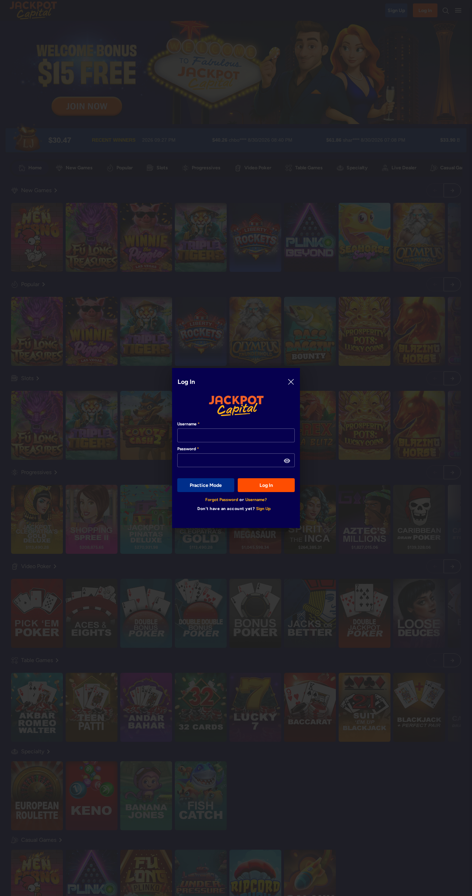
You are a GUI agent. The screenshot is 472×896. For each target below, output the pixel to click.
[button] (287, 461)
